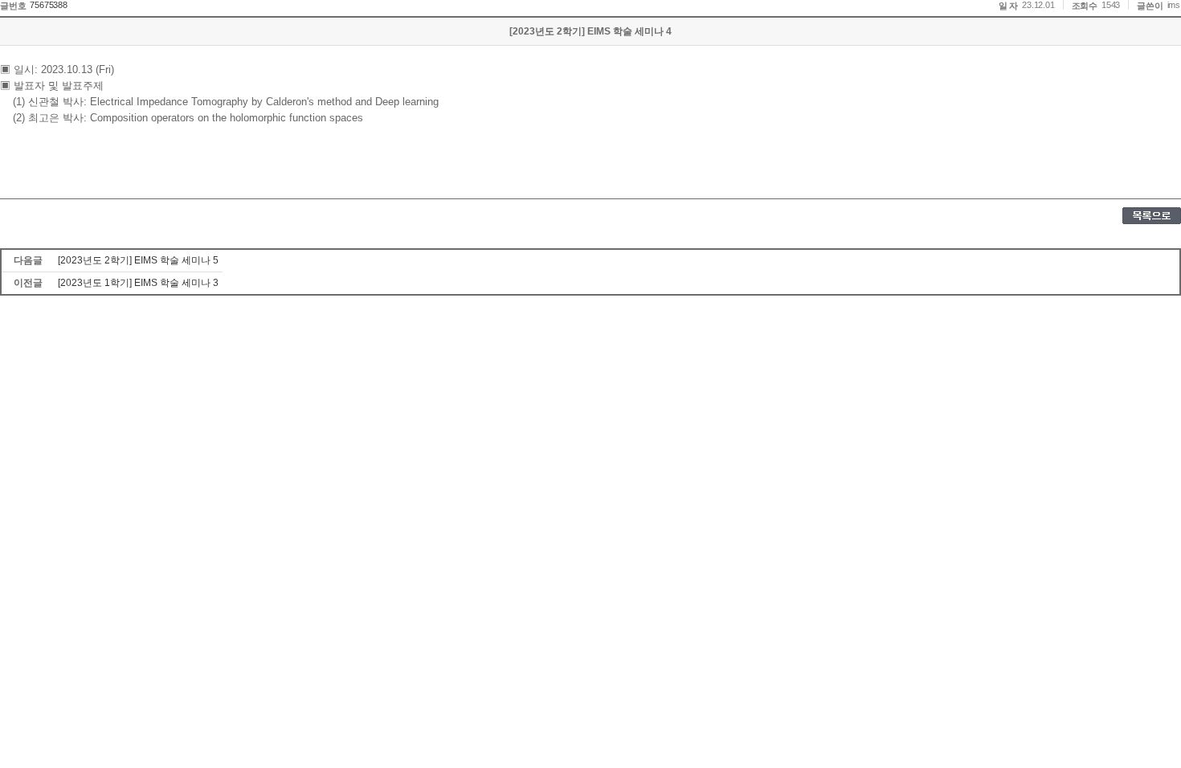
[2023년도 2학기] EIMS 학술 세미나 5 (138, 260)
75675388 (48, 5)
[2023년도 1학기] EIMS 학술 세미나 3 (138, 282)
